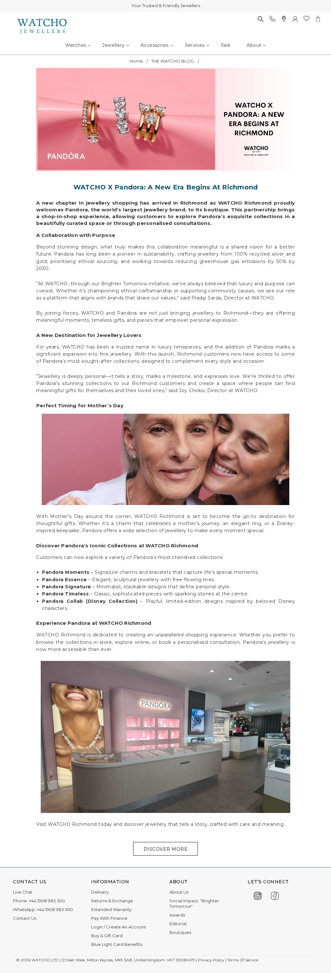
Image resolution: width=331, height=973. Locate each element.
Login (97, 926)
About (254, 45)
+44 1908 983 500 (47, 900)
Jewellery (113, 45)
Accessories (154, 45)
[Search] (260, 19)
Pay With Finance (109, 918)
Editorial (178, 923)
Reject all (261, 954)
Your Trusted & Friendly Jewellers (165, 5)
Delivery (100, 892)
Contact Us (24, 918)
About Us (178, 892)
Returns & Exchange (112, 900)
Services (195, 45)
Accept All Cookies (302, 954)
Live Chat (22, 892)
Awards (177, 914)
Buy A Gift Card (107, 935)
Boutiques (180, 932)
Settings (232, 954)
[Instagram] (257, 895)
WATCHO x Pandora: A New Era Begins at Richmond (165, 187)
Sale (226, 45)
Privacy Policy (19, 966)
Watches (75, 45)
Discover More (166, 849)
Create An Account (126, 926)
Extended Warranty (111, 909)
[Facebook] (275, 895)
